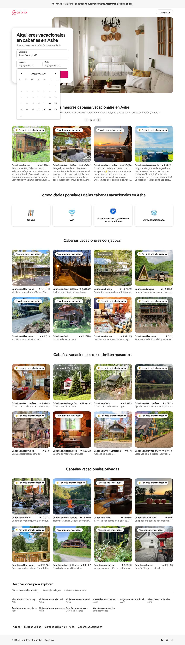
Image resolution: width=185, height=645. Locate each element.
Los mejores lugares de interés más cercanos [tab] (64, 590)
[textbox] (29, 65)
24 (21, 109)
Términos (49, 640)
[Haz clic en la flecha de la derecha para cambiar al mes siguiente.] (55, 74)
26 (33, 109)
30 (55, 109)
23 (55, 103)
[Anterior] (86, 120)
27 (38, 109)
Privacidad (37, 640)
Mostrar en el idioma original (119, 3)
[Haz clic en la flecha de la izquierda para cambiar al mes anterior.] (22, 74)
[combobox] (42, 55)
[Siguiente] (98, 120)
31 (21, 115)
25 (27, 109)
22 (50, 103)
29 (50, 109)
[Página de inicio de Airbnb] (19, 12)
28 (44, 109)
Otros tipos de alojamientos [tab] (25, 590)
